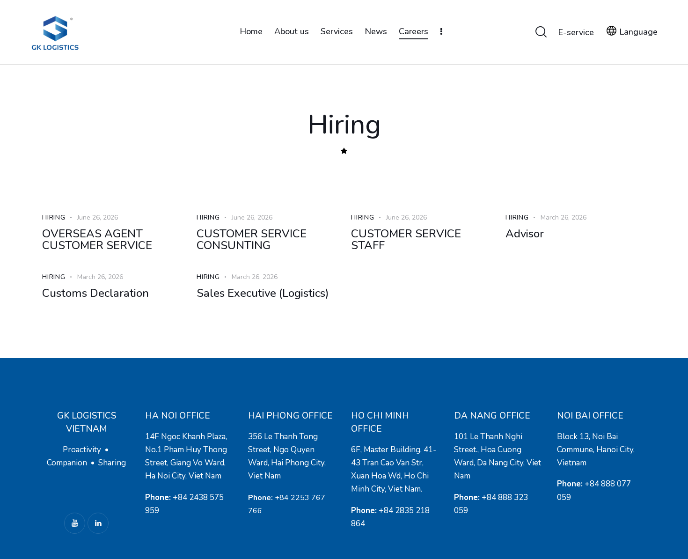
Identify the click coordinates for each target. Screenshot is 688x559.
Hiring (54, 217)
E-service (576, 32)
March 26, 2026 (563, 217)
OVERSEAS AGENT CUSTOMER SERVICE (97, 239)
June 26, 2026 (97, 217)
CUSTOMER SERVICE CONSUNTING (252, 239)
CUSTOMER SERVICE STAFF (406, 239)
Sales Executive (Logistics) (263, 293)
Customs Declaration (95, 293)
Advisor (524, 234)
